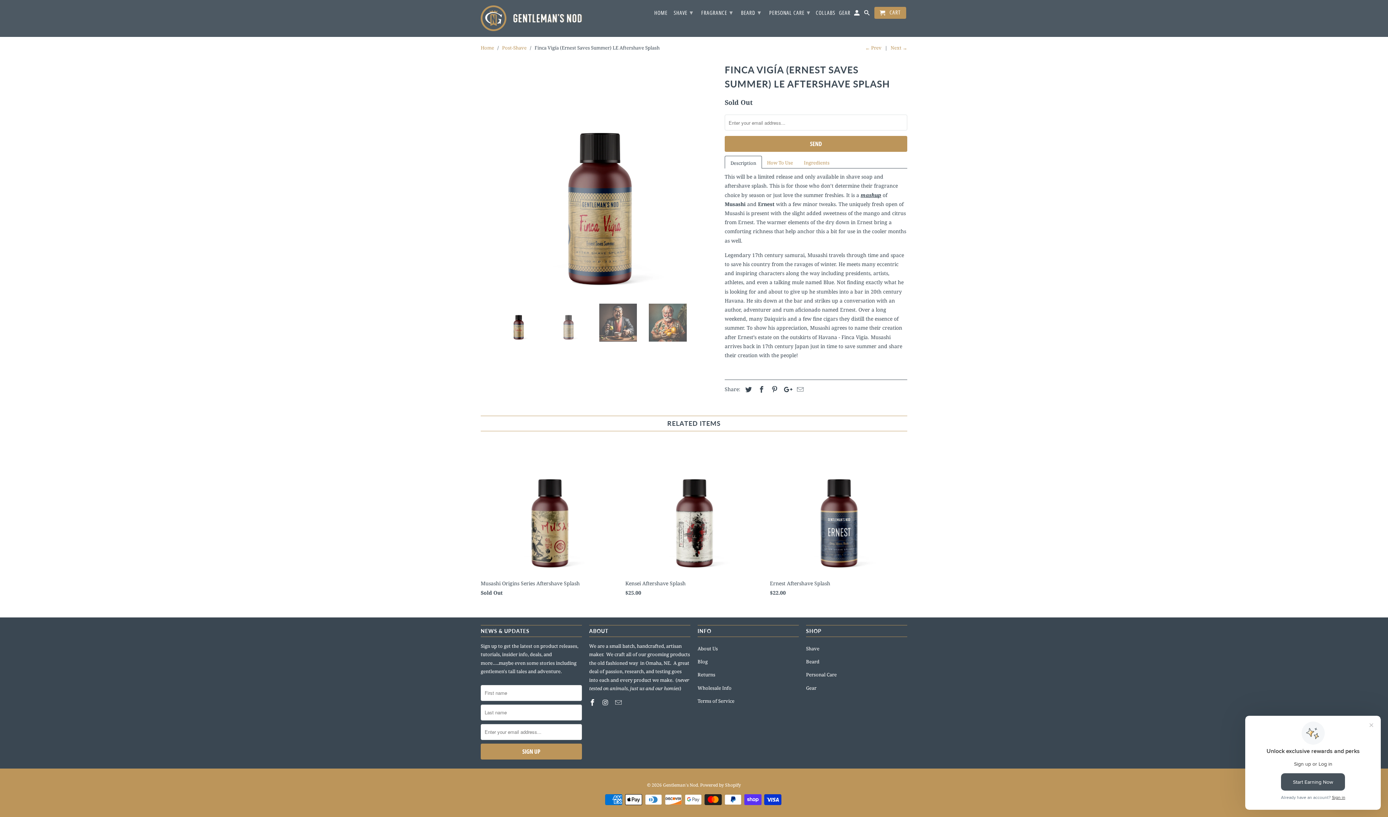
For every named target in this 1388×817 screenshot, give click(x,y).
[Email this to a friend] (799, 389)
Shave (812, 648)
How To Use (780, 162)
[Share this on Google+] (786, 389)
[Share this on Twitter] (747, 389)
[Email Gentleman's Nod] (619, 702)
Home (661, 13)
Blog (703, 661)
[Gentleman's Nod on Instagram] (606, 702)
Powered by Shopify (720, 785)
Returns (706, 674)
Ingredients (817, 162)
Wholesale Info (715, 688)
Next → (899, 47)
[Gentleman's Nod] (531, 18)
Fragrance (717, 12)
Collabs (825, 13)
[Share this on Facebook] (760, 389)
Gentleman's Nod (680, 785)
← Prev (873, 47)
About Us (708, 648)
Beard (812, 661)
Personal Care (821, 674)
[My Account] (857, 14)
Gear (811, 688)
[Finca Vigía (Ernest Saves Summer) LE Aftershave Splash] (599, 179)
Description (743, 163)
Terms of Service (716, 701)
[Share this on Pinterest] (773, 389)
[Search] (867, 14)
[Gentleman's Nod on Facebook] (593, 702)
